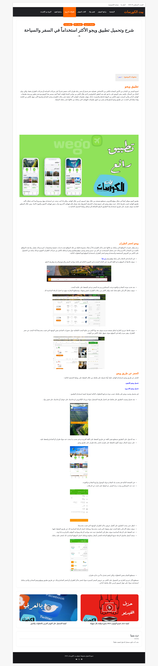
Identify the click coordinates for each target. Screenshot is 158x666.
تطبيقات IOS (78, 24)
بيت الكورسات (72, 656)
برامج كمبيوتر (102, 12)
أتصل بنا (123, 5)
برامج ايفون (58, 12)
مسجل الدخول (125, 642)
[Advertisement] (79, 55)
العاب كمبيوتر (81, 12)
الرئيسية (112, 12)
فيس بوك (92, 12)
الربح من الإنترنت (45, 12)
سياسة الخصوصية (113, 5)
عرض (120, 77)
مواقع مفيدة (68, 24)
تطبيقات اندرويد (69, 12)
